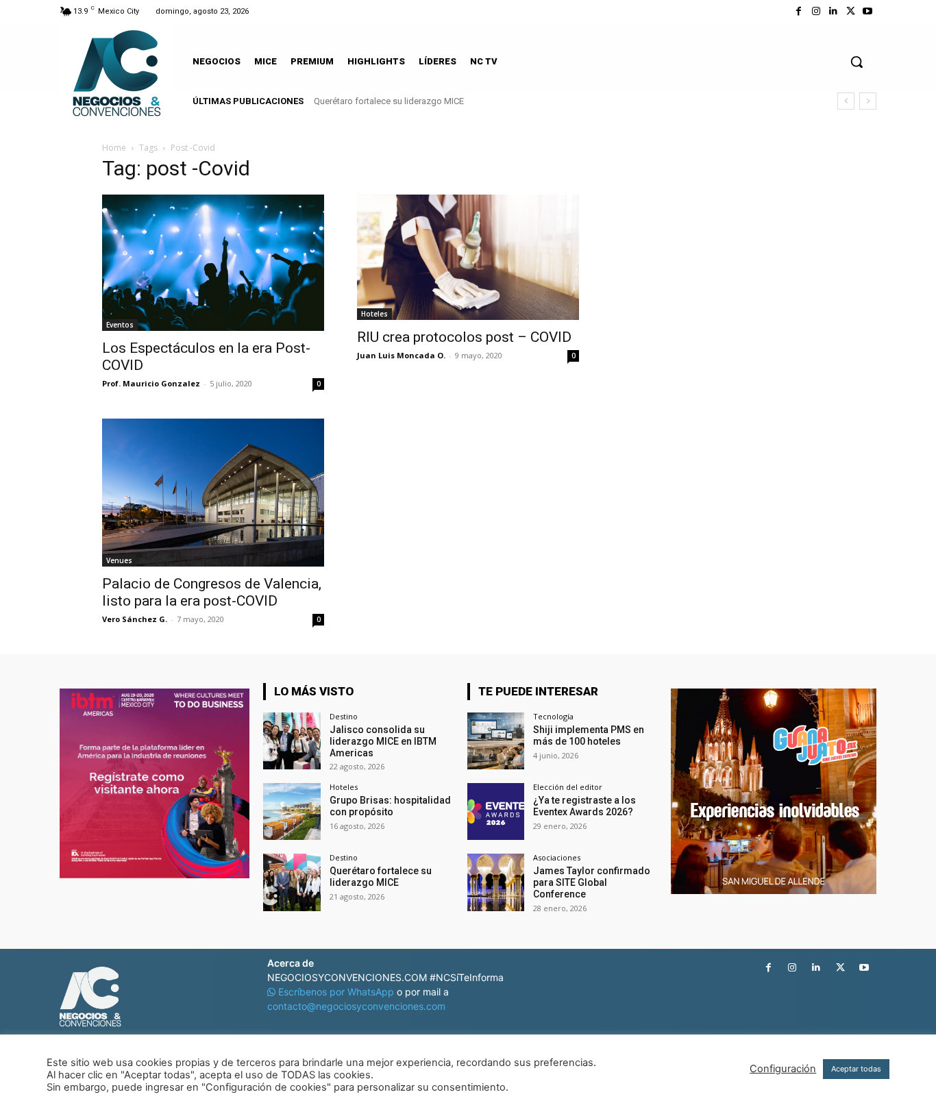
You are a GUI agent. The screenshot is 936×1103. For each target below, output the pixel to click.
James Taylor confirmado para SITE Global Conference (591, 882)
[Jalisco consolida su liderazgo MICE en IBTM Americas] (291, 740)
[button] (856, 62)
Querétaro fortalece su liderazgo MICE (389, 101)
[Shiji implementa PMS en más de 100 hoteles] (495, 740)
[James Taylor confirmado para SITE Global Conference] (495, 882)
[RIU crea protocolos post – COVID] (468, 257)
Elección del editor (567, 787)
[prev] (845, 101)
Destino (344, 716)
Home (114, 147)
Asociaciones (556, 857)
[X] (850, 11)
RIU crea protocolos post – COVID (464, 337)
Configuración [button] (783, 1069)
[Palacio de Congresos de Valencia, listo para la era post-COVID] (213, 493)
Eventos (120, 325)
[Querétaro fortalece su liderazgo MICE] (291, 882)
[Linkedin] (832, 11)
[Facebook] (798, 11)
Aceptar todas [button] (856, 1069)
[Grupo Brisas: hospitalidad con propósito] (291, 811)
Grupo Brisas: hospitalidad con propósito (390, 806)
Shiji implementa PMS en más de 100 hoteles (588, 735)
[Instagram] (815, 11)
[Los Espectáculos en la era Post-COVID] (213, 263)
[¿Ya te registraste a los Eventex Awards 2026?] (495, 811)
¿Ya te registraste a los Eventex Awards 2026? (584, 806)
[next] (867, 101)
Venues (119, 560)
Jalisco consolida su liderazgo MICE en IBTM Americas (383, 741)
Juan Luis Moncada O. (401, 355)
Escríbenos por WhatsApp (336, 991)
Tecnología (553, 716)
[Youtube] (867, 11)
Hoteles (374, 314)
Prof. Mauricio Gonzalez (151, 383)
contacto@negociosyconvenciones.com (356, 1006)
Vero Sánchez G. (134, 619)
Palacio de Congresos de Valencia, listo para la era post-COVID (211, 592)
